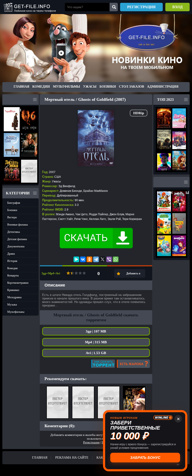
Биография (13, 202)
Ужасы (89, 86)
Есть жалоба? (133, 363)
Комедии (41, 86)
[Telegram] (96, 259)
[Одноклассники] (89, 259)
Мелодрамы (14, 297)
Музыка (12, 304)
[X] (102, 259)
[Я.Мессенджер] (76, 259)
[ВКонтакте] (83, 259)
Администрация (162, 86)
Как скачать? (103, 363)
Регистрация (141, 7)
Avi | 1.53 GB (96, 353)
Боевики (108, 86)
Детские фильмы (17, 239)
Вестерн (12, 217)
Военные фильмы (17, 224)
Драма (11, 253)
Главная (21, 86)
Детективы (13, 231)
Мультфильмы (66, 86)
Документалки (15, 246)
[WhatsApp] (115, 259)
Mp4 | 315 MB (96, 342)
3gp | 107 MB (96, 331)
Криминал (13, 290)
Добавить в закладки (133, 275)
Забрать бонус (145, 458)
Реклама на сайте (72, 457)
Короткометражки (17, 282)
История (12, 261)
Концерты (13, 275)
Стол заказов (131, 86)
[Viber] (109, 259)
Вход (177, 7)
